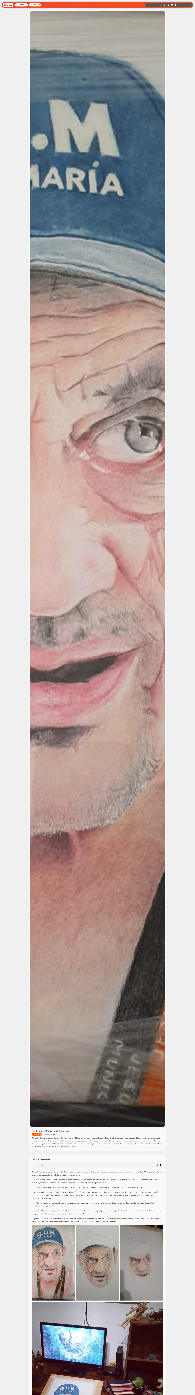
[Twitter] (164, 5)
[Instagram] (160, 5)
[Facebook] (168, 5)
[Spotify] (175, 5)
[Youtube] (172, 5)
